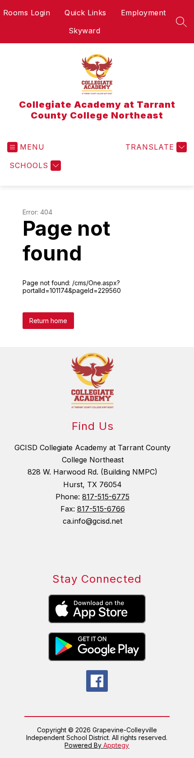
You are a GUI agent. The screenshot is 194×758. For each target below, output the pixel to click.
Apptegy (116, 745)
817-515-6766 (101, 508)
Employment (143, 12)
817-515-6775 (105, 496)
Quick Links (85, 12)
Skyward (85, 30)
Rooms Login (27, 12)
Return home (48, 320)
